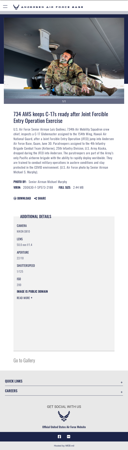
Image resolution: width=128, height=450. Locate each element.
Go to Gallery (24, 360)
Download (23, 198)
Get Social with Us (64, 407)
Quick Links (13, 381)
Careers (11, 390)
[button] (5, 7)
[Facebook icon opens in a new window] (59, 436)
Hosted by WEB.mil (64, 445)
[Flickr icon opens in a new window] (68, 436)
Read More (24, 298)
